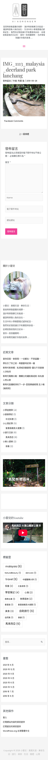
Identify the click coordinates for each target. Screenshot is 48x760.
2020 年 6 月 (8, 682)
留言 (8, 162)
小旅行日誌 (8, 432)
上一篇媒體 (24, 134)
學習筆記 (12, 592)
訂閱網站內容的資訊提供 (14, 722)
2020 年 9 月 (8, 678)
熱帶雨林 (26, 598)
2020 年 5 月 (8, 687)
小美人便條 (8, 441)
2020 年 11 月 (8, 674)
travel (11, 579)
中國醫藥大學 (30, 579)
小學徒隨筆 (8, 410)
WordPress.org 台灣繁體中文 (16, 731)
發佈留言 (7, 81)
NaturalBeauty (13, 573)
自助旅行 (26, 611)
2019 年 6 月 (8, 696)
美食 (9, 611)
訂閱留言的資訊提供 (12, 726)
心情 (29, 592)
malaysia (13, 566)
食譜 (21, 617)
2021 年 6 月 (8, 665)
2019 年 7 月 (8, 691)
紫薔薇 (9, 604)
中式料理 (10, 419)
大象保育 (23, 586)
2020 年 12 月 (9, 669)
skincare (31, 573)
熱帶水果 (10, 599)
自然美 (9, 617)
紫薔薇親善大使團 (14, 428)
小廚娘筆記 (8, 414)
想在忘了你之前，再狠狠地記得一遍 (19, 363)
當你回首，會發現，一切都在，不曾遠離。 (22, 358)
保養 (8, 446)
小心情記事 (8, 423)
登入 (5, 717)
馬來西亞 (10, 437)
